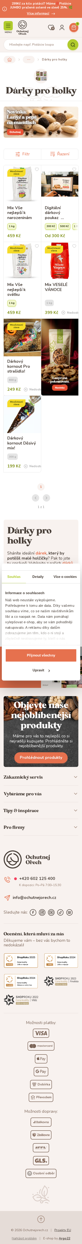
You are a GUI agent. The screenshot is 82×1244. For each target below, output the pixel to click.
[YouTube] (51, 912)
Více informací (38, 13)
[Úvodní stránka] (22, 27)
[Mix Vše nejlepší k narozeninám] (22, 184)
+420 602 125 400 (37, 878)
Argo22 (64, 1238)
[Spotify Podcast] (69, 912)
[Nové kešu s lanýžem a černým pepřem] (60, 357)
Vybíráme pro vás (23, 793)
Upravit (38, 670)
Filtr (26, 154)
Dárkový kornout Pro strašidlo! (18, 366)
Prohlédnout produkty (41, 757)
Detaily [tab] (38, 577)
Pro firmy (14, 827)
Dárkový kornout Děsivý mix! (21, 443)
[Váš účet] (62, 27)
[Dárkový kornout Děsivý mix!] (22, 414)
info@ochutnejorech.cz (34, 897)
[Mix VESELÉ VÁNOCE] (60, 261)
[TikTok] (60, 912)
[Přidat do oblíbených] (37, 169)
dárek (41, 553)
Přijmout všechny (41, 655)
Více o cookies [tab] (65, 577)
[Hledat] (72, 44)
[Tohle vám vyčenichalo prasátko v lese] (41, 122)
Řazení (63, 154)
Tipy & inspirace (21, 810)
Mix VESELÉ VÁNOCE (56, 287)
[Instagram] (42, 912)
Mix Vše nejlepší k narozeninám (19, 213)
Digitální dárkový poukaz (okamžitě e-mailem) (57, 213)
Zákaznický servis (23, 777)
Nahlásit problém (24, 1238)
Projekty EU (62, 1230)
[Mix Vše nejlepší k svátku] (22, 261)
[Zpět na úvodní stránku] (9, 59)
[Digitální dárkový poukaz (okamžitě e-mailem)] (60, 184)
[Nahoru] (41, 1219)
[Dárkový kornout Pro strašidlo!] (22, 337)
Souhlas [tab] (13, 577)
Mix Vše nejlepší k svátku (16, 289)
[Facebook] (33, 912)
